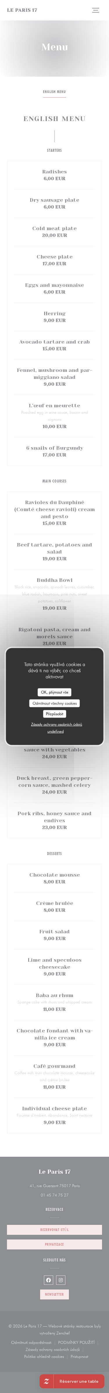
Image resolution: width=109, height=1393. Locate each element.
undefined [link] (55, 731)
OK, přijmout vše (54, 692)
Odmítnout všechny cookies (55, 703)
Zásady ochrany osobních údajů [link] (56, 724)
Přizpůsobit (54, 713)
